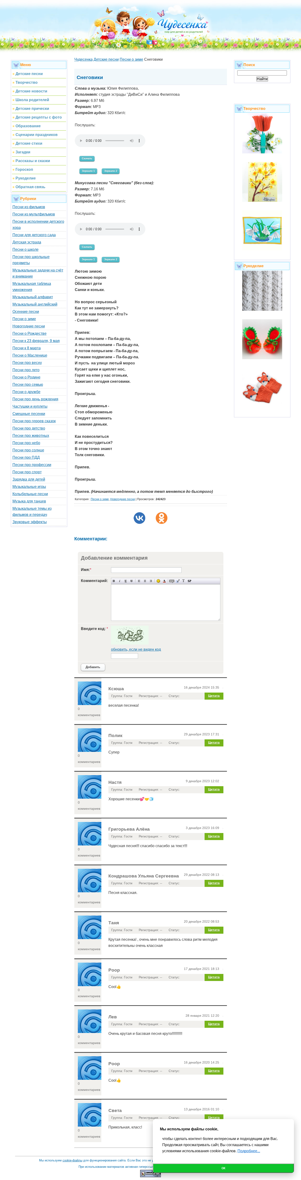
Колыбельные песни (30, 494)
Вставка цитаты (177, 581)
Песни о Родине (26, 377)
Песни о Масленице (29, 355)
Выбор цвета (164, 581)
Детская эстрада (26, 242)
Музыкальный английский (34, 304)
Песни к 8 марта (26, 348)
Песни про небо (26, 443)
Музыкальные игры (29, 487)
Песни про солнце (28, 450)
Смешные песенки (28, 414)
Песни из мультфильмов (33, 214)
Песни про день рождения (35, 399)
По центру (145, 581)
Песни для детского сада (34, 235)
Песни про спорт (27, 472)
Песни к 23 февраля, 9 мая (36, 341)
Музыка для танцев (29, 501)
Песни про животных (30, 436)
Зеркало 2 (110, 170)
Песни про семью (27, 385)
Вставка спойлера (189, 581)
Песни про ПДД (26, 457)
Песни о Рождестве (29, 333)
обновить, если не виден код (136, 649)
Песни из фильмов (28, 207)
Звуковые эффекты (29, 522)
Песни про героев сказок (34, 421)
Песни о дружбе (26, 392)
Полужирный (114, 581)
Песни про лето (26, 370)
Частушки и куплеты (30, 406)
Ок (223, 1168)
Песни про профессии (31, 465)
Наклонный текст (120, 581)
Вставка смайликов (158, 581)
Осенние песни (25, 312)
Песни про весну (27, 363)
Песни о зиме (24, 319)
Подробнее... (249, 1151)
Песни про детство (28, 428)
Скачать (87, 158)
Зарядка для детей (28, 479)
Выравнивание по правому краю (151, 581)
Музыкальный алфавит (32, 297)
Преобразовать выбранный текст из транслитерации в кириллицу (183, 581)
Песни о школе (25, 249)
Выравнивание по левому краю (139, 581)
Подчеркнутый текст (125, 581)
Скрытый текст (171, 581)
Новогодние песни (28, 326)
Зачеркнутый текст (131, 581)
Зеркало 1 (88, 170)
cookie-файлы (72, 1160)
